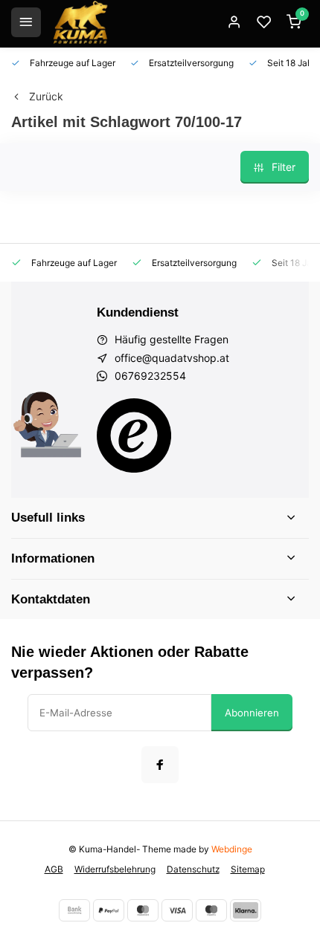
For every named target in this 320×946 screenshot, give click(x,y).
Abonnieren (252, 713)
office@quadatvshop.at (172, 357)
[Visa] (177, 910)
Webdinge (231, 849)
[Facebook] (160, 764)
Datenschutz (193, 869)
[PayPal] (108, 910)
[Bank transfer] (74, 910)
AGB (54, 869)
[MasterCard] (143, 910)
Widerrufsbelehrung (115, 869)
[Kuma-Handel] (80, 22)
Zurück (46, 96)
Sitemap (248, 869)
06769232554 (150, 375)
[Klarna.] (245, 910)
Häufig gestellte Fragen (171, 339)
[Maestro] (211, 910)
